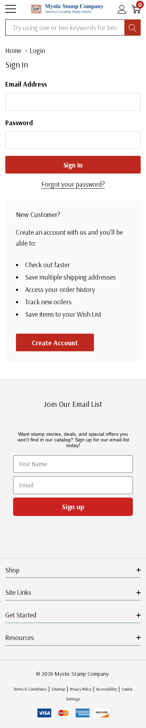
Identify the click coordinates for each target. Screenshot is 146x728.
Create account (55, 343)
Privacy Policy (80, 689)
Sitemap (58, 689)
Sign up (73, 506)
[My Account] (122, 9)
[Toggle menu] (10, 9)
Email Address (26, 84)
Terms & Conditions (30, 689)
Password (19, 122)
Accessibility (106, 689)
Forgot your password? (73, 184)
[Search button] (132, 27)
